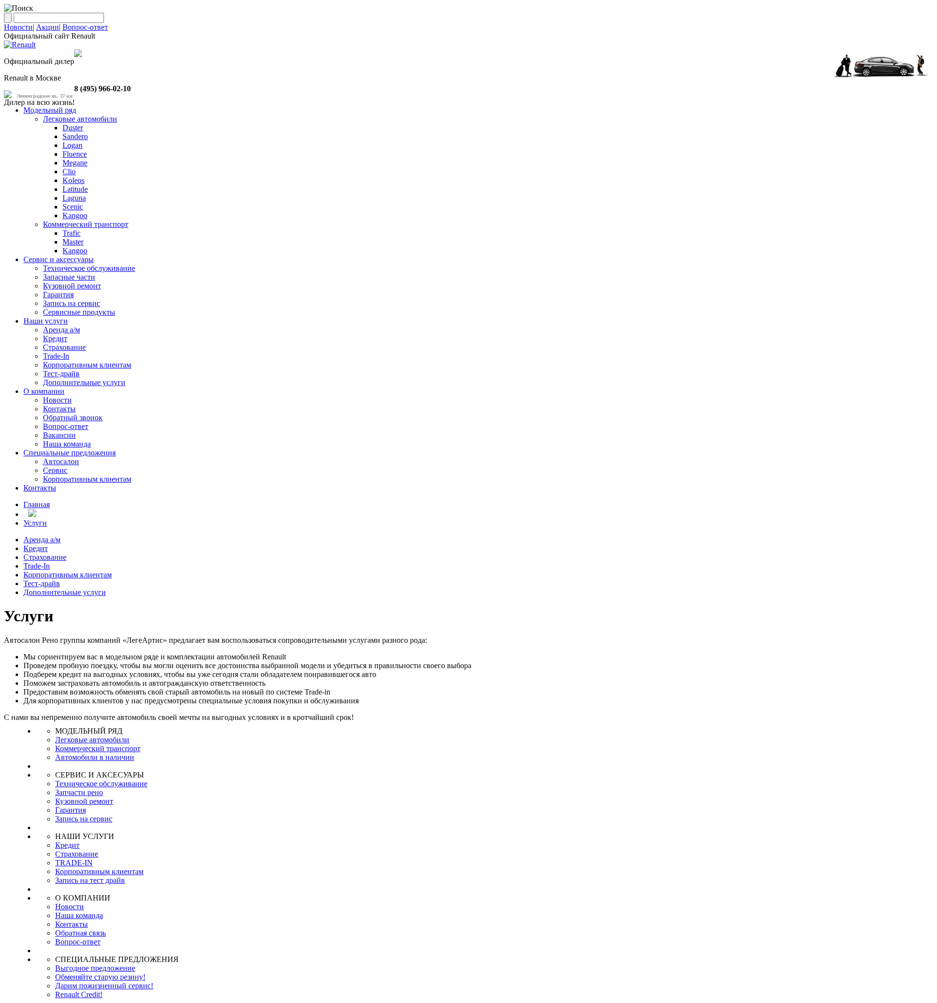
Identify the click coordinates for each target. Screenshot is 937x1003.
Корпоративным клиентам (87, 365)
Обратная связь (80, 933)
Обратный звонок (72, 417)
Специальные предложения (69, 453)
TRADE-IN (74, 863)
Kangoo (74, 215)
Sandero (75, 136)
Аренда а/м (61, 330)
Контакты (59, 409)
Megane (74, 163)
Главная (36, 504)
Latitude (75, 189)
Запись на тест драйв (90, 880)
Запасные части (69, 277)
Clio (69, 171)
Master (72, 242)
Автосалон (61, 461)
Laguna (74, 198)
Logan (72, 145)
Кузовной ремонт (72, 286)
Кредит (55, 338)
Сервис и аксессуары (58, 259)
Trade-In (56, 356)
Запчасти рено (79, 792)
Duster (72, 127)
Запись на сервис (71, 303)
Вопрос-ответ (85, 27)
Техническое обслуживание (89, 268)
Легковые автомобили (80, 119)
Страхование (64, 347)
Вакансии (59, 435)
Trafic (71, 233)
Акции (47, 27)
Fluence (74, 154)
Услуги (35, 523)
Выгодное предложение (95, 968)
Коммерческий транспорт (85, 224)
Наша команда (67, 444)
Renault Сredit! (78, 994)
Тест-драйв (61, 373)
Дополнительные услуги (84, 382)
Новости (18, 27)
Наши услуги (45, 321)
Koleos (73, 180)
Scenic (72, 207)
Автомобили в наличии (94, 757)
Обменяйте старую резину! (100, 977)
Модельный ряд (49, 110)
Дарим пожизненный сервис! (104, 986)
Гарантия (58, 294)
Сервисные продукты (79, 312)
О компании (43, 391)
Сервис (55, 470)
